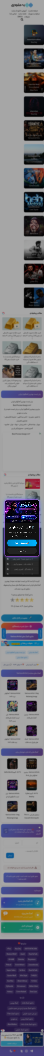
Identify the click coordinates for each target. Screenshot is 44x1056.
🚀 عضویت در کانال (22, 543)
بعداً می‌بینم (22, 550)
